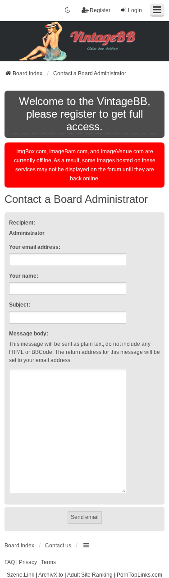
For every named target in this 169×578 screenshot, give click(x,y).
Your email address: (34, 247)
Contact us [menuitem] (58, 545)
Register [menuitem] (100, 10)
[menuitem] (28, 563)
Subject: (19, 305)
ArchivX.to (50, 575)
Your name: (23, 276)
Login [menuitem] (135, 10)
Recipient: (22, 223)
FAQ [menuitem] (10, 562)
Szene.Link (20, 575)
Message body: (28, 333)
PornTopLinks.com (139, 575)
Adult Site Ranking (90, 575)
